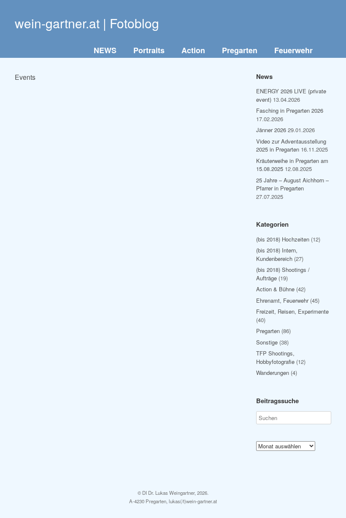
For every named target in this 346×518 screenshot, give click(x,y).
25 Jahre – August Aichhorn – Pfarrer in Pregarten (292, 184)
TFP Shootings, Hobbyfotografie (275, 357)
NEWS (105, 50)
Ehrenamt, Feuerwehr (282, 300)
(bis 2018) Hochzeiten (282, 239)
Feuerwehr (293, 50)
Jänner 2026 (271, 130)
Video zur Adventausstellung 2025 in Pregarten (291, 145)
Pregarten (239, 50)
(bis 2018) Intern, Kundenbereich (276, 254)
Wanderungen (272, 373)
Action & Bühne (275, 289)
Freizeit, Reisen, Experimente (292, 311)
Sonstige (267, 342)
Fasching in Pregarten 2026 (289, 110)
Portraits (149, 50)
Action (193, 50)
